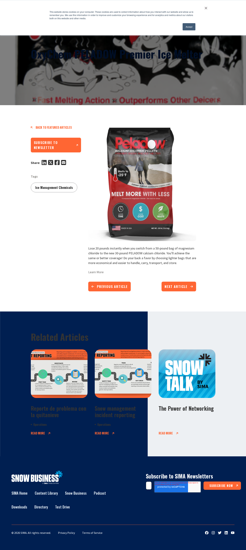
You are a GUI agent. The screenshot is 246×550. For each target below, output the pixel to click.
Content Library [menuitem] (46, 493)
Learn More (96, 272)
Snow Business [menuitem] (76, 493)
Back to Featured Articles (54, 127)
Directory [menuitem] (41, 507)
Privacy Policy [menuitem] (66, 533)
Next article (176, 286)
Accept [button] (189, 26)
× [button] (206, 6)
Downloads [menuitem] (19, 507)
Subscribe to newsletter (46, 145)
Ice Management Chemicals (54, 187)
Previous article (112, 286)
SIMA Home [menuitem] (20, 493)
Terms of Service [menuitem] (92, 533)
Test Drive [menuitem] (62, 507)
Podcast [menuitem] (100, 493)
